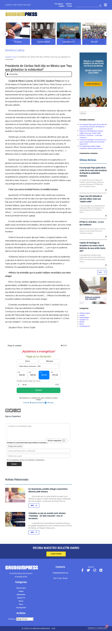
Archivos (12, 619)
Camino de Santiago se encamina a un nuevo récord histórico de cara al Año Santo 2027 (93, 142)
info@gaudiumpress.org (60, 573)
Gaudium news (11, 57)
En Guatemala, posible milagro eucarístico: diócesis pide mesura (48, 490)
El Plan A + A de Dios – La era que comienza (92, 223)
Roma (82, 324)
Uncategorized (85, 326)
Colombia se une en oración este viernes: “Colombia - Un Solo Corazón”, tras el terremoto (47, 515)
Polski (69, 6)
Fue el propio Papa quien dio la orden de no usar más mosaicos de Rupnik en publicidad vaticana (93, 126)
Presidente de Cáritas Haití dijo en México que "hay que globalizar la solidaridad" (38, 68)
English (61, 6)
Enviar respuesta (54, 440)
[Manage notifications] (107, 626)
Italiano (69, 4)
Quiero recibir (56, 554)
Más (32, 505)
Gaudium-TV (84, 320)
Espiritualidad (84, 317)
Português (59, 4)
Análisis (82, 315)
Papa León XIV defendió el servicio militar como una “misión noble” (91, 132)
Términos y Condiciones (97, 628)
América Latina (14, 50)
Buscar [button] (83, 113)
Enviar (14, 464)
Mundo (82, 322)
